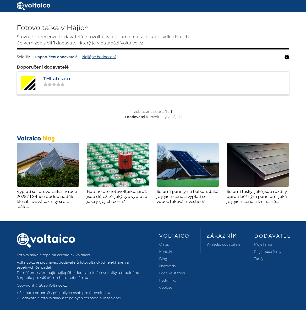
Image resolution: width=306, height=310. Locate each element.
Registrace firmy (267, 252)
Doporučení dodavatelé (56, 56)
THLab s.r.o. (57, 79)
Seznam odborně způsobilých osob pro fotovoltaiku (64, 292)
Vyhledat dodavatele (223, 244)
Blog (163, 259)
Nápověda (167, 266)
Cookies (165, 287)
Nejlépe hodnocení (99, 56)
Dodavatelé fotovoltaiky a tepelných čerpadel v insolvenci (70, 298)
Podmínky (167, 280)
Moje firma (263, 244)
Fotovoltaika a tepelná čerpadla (44, 255)
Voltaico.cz (58, 285)
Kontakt (166, 252)
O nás (164, 244)
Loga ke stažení (172, 273)
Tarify (258, 259)
